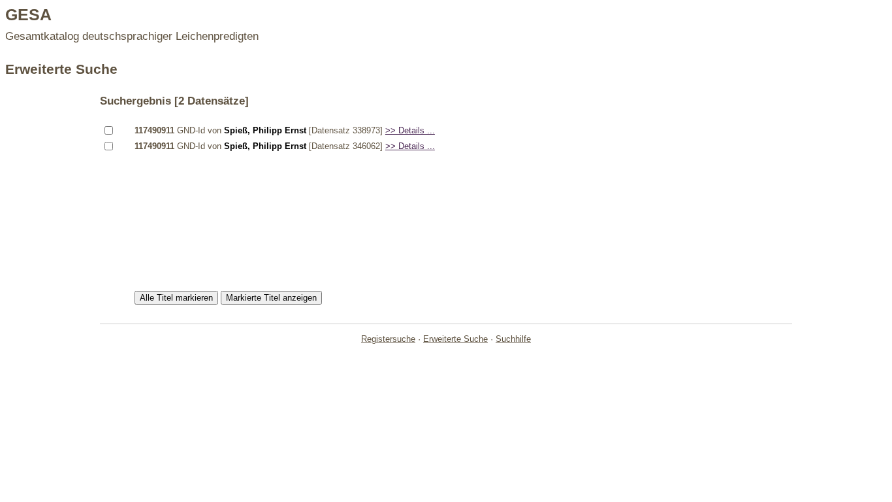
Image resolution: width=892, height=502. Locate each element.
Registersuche (388, 339)
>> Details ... (410, 130)
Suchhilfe (513, 339)
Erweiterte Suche (455, 339)
